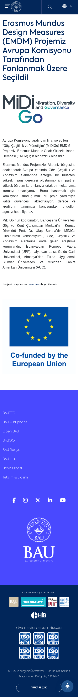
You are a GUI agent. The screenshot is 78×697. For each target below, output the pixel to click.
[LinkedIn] (51, 502)
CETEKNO (53, 676)
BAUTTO (8, 413)
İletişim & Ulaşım (15, 477)
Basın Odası (12, 468)
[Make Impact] (52, 602)
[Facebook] (14, 502)
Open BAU (10, 431)
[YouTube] (63, 502)
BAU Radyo (11, 450)
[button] (7, 6)
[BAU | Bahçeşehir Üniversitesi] (16, 7)
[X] (38, 502)
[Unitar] (64, 602)
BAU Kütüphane (14, 422)
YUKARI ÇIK (39, 688)
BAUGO (8, 440)
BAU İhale (9, 459)
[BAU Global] (14, 602)
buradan (33, 284)
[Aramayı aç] (49, 6)
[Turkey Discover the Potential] (33, 602)
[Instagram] (26, 502)
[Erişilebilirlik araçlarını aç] (67, 686)
